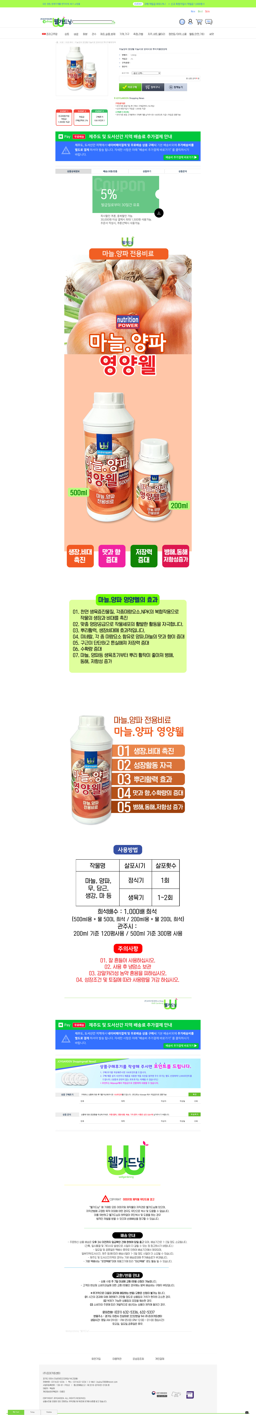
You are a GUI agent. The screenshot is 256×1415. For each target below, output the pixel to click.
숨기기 (246, 1412)
